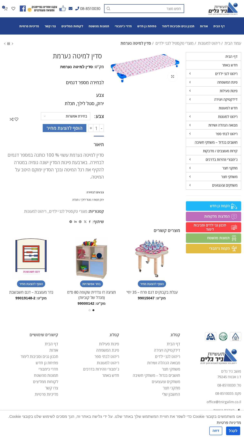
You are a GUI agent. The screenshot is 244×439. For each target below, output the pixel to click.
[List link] (213, 385)
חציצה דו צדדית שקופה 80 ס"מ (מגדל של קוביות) (91, 295)
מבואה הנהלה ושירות (163, 362)
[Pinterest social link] (80, 221)
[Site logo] (223, 8)
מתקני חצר (171, 388)
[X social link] (85, 221)
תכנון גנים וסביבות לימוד (39, 356)
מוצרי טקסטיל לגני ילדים (173, 43)
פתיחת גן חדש (47, 362)
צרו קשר (51, 388)
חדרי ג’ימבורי (48, 369)
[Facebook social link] (90, 221)
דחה (216, 431)
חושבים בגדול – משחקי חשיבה (156, 375)
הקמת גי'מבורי (219, 248)
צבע (100, 116)
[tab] (99, 142)
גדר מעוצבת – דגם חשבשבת (31, 292)
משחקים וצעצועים (166, 381)
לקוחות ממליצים (45, 381)
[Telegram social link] (70, 221)
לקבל (233, 431)
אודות (53, 350)
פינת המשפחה (107, 350)
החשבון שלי (171, 394)
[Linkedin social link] (75, 221)
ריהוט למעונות (208, 43)
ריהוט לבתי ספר (107, 356)
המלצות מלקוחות (217, 216)
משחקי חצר (171, 369)
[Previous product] (12, 44)
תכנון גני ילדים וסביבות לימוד (209, 227)
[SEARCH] (108, 8)
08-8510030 (90, 8)
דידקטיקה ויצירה (167, 350)
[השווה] (12, 119)
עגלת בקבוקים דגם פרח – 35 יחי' (152, 292)
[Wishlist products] (13, 8)
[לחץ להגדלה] (172, 76)
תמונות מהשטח (218, 238)
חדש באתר (110, 375)
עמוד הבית (232, 43)
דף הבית (173, 343)
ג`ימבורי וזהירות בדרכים (101, 369)
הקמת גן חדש (220, 206)
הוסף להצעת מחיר (65, 128)
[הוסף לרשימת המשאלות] (16, 119)
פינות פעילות (109, 343)
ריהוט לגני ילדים (167, 356)
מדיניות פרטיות (46, 394)
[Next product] (5, 44)
